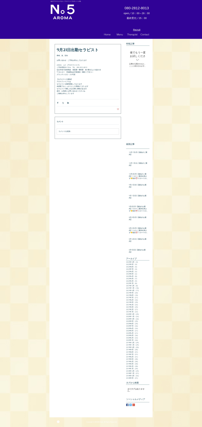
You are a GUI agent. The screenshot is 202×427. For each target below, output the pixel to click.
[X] (58, 421)
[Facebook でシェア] (58, 103)
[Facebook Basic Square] (127, 405)
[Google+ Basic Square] (133, 405)
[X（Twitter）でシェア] (63, 103)
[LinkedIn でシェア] (68, 103)
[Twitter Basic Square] (130, 405)
